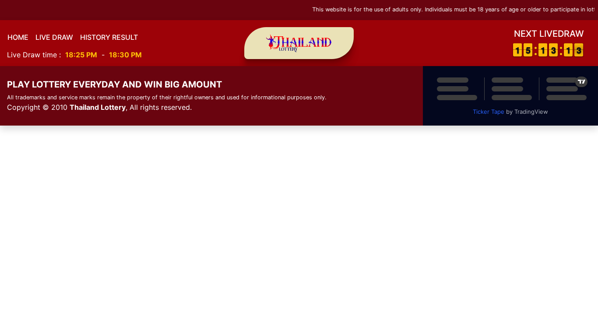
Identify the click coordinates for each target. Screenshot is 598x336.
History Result (109, 37)
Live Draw (54, 37)
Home (17, 37)
